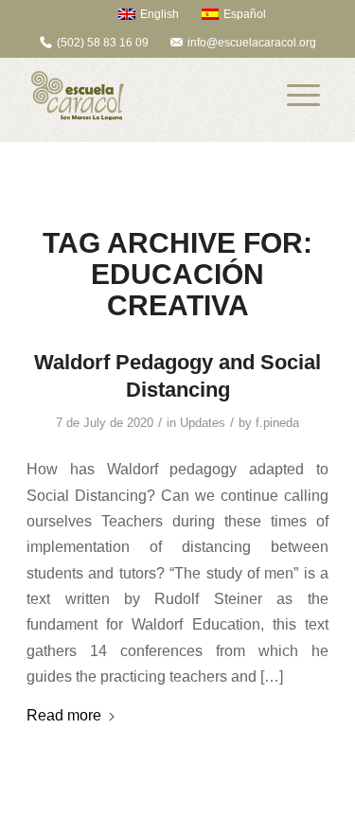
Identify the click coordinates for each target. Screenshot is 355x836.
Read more (64, 714)
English (159, 14)
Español (244, 14)
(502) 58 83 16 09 (103, 42)
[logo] (147, 95)
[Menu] (303, 95)
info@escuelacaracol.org (251, 42)
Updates (202, 423)
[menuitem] (139, 14)
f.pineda (277, 423)
